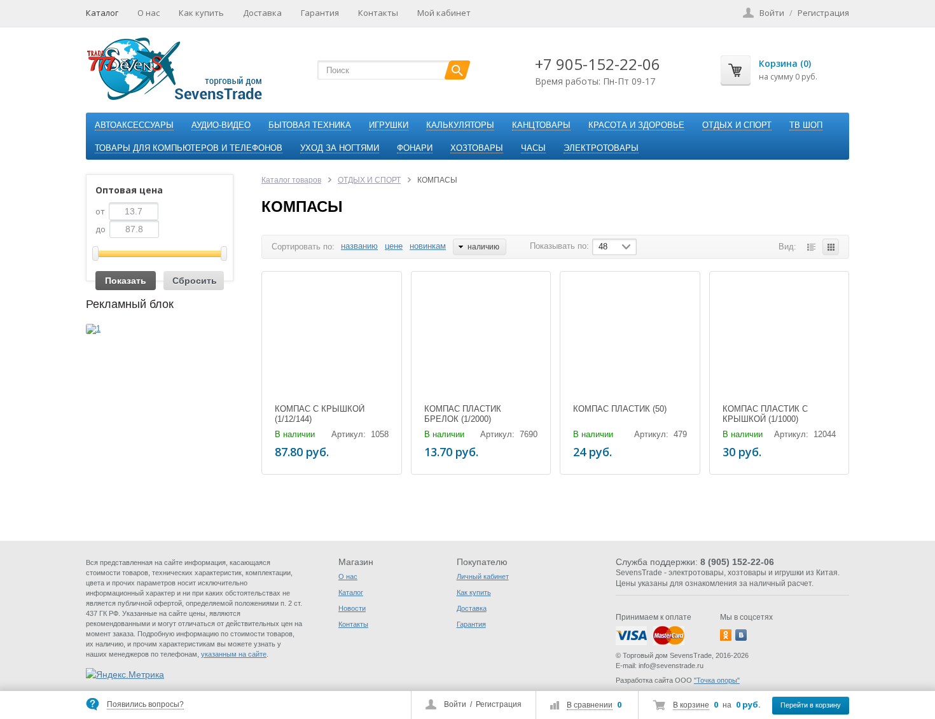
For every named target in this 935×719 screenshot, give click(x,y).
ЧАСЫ (533, 148)
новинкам (428, 246)
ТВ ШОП (805, 125)
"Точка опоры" (717, 680)
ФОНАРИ (415, 148)
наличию (483, 246)
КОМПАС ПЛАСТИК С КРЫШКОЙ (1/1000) (765, 414)
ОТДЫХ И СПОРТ (737, 125)
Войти (455, 704)
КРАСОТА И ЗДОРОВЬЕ (636, 125)
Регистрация (499, 704)
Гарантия (320, 12)
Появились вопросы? (145, 704)
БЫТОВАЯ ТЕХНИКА (309, 125)
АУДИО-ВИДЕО (221, 125)
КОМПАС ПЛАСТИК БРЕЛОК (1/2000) (462, 414)
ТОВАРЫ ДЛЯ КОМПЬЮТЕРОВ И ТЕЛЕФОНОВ (188, 148)
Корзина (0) (785, 63)
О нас (148, 12)
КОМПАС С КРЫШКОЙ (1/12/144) (319, 414)
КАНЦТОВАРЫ (541, 125)
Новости (352, 608)
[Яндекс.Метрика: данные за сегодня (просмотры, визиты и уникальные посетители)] (125, 674)
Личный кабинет (483, 576)
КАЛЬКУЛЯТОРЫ (460, 125)
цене (394, 246)
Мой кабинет (444, 12)
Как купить (201, 12)
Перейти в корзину (810, 705)
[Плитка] (830, 247)
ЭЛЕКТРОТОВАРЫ (601, 148)
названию (359, 246)
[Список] (811, 247)
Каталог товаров (291, 180)
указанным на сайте (234, 654)
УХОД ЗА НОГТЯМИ (339, 148)
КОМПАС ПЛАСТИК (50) (620, 409)
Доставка (262, 12)
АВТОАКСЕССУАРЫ (134, 125)
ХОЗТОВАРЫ (476, 148)
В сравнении (590, 705)
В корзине (691, 705)
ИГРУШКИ (388, 125)
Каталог (102, 12)
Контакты (378, 12)
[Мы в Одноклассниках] (725, 635)
